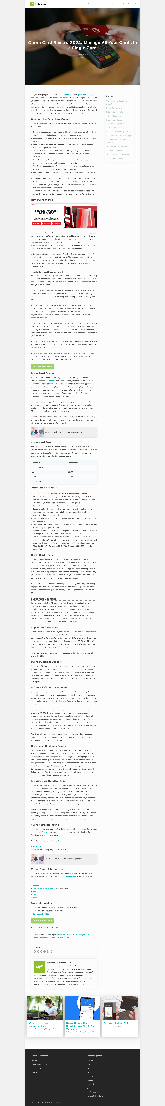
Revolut (36, 891)
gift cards (82, 95)
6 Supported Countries (115, 124)
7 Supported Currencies (115, 128)
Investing (91, 4)
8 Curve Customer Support (117, 132)
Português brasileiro (95, 1096)
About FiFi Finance (39, 1064)
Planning (111, 4)
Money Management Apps (82, 36)
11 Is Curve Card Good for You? (118, 147)
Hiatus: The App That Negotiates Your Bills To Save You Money (81, 1026)
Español (90, 1076)
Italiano (90, 1072)
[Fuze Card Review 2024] (120, 1020)
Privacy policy (37, 1068)
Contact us (35, 1072)
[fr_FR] (82, 58)
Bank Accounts (124, 4)
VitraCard (37, 847)
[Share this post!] (35, 952)
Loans (101, 4)
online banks (71, 876)
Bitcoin (59, 935)
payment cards (62, 937)
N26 (34, 895)
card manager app (81, 935)
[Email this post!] (51, 952)
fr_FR (56, 928)
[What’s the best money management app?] (45, 1020)
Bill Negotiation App (72, 1032)
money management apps (44, 937)
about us (80, 984)
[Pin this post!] (44, 952)
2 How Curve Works (114, 108)
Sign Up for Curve (41, 366)
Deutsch (90, 1061)
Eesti (89, 1068)
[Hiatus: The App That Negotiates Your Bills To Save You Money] (82, 1020)
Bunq (35, 898)
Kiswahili (90, 1084)
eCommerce (36, 245)
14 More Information (114, 159)
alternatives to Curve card (56, 841)
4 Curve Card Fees (113, 116)
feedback (50, 984)
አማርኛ (89, 1064)
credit (66, 95)
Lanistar (36, 850)
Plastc (44, 832)
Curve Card (63, 98)
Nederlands (91, 1088)
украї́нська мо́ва (93, 1092)
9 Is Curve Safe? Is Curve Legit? (119, 136)
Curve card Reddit (40, 914)
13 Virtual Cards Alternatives (117, 155)
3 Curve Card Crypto (114, 112)
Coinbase (50, 381)
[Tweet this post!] (38, 952)
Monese (36, 885)
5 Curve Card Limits (114, 120)
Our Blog (34, 1061)
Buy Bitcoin (68, 935)
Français (90, 1080)
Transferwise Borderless (43, 888)
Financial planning (34, 1029)
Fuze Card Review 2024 (116, 1023)
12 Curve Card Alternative (116, 151)
